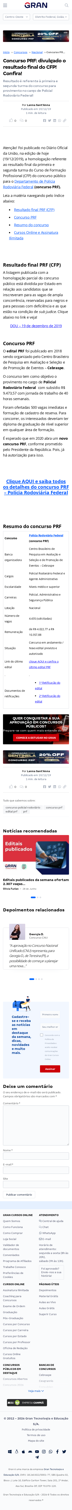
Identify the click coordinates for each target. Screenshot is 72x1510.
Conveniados (11, 1255)
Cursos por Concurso (16, 1324)
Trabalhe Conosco (14, 1267)
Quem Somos (11, 1221)
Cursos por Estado (15, 1336)
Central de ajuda (52, 1221)
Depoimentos (47, 1290)
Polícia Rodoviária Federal (46, 535)
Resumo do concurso (31, 224)
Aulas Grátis (47, 1308)
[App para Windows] (10, 1452)
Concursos (20, 52)
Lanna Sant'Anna (38, 105)
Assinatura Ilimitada (16, 1290)
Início (6, 52)
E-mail (8, 1164)
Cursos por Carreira (15, 1330)
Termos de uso (36, 1435)
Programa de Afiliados (17, 1261)
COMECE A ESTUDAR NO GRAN (36, 737)
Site (5, 1178)
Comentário (11, 1103)
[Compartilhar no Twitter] (49, 121)
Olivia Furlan (11, 888)
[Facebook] (57, 1452)
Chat (45, 1227)
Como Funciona (13, 1227)
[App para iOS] (23, 1452)
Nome (8, 1150)
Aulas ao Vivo (47, 1302)
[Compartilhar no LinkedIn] (54, 121)
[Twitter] (64, 1452)
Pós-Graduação (13, 1318)
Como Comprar (13, 1233)
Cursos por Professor (16, 1342)
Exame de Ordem (14, 1306)
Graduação (10, 1312)
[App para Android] (30, 1452)
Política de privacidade (36, 1429)
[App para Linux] (17, 1452)
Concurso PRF (25, 217)
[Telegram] (37, 1457)
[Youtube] (37, 1452)
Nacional (37, 52)
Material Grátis (48, 1296)
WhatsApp (49, 1233)
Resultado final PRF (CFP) (34, 209)
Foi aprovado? (51, 1272)
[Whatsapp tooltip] (51, 1452)
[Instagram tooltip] (44, 1452)
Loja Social (9, 1239)
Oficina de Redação (15, 1348)
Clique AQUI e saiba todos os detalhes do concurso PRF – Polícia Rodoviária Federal (36, 487)
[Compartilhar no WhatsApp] (59, 121)
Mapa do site (36, 1440)
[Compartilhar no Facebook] (44, 121)
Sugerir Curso (48, 1314)
